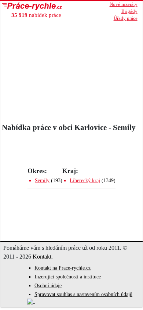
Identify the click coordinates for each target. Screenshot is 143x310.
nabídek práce (36, 15)
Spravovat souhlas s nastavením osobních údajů (83, 294)
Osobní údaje (48, 285)
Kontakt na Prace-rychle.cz (62, 268)
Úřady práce (126, 18)
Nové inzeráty (124, 4)
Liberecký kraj (85, 180)
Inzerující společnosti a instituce (67, 277)
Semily (42, 180)
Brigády (129, 11)
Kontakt (42, 256)
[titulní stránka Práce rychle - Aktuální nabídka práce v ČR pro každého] (41, 6)
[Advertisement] (71, 69)
